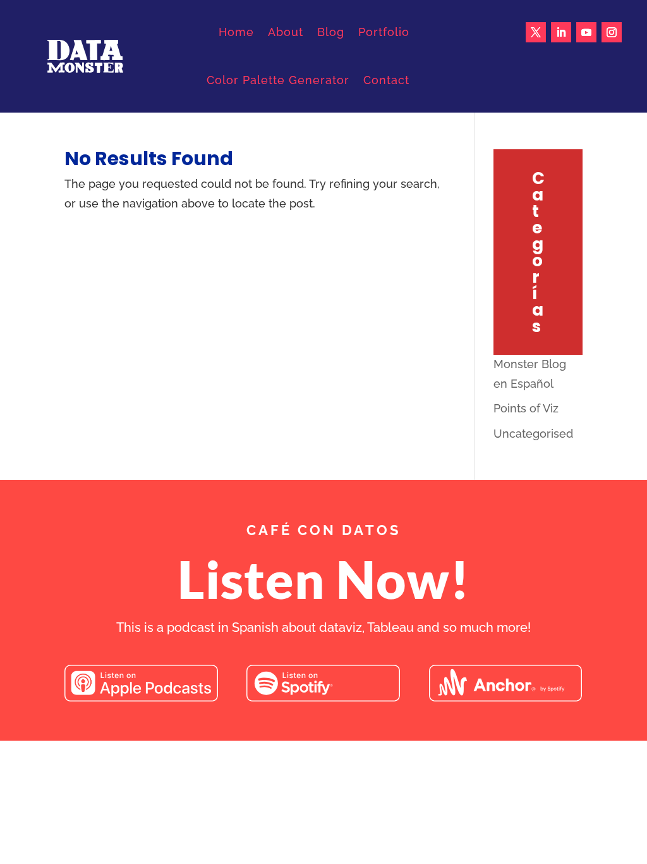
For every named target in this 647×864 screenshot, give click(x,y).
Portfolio (383, 32)
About (285, 32)
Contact (386, 80)
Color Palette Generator (278, 80)
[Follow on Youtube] (586, 32)
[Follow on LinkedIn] (561, 32)
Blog (330, 32)
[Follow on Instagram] (612, 32)
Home (236, 32)
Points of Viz (526, 408)
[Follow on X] (536, 32)
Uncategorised (533, 433)
